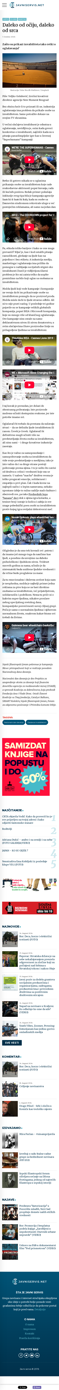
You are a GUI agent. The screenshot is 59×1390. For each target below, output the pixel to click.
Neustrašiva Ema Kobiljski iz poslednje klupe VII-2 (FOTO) (24, 863)
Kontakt (29, 1333)
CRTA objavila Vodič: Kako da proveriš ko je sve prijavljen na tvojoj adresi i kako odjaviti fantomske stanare (27, 819)
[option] (29, 70)
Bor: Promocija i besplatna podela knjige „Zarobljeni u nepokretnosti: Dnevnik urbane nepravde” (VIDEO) (37, 1230)
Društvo (6, 19)
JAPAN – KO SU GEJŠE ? (15, 850)
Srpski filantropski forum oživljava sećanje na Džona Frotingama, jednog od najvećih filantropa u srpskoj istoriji (37, 1178)
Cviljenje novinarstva (31, 1086)
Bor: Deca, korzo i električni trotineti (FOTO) (35, 938)
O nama (29, 1324)
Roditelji (7, 828)
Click (37, 1387)
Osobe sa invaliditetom (36, 722)
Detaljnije (40, 1309)
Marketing (22, 19)
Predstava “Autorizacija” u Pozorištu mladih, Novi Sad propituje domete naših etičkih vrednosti (37, 1210)
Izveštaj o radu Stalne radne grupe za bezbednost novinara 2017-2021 (36, 1156)
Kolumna (13, 19)
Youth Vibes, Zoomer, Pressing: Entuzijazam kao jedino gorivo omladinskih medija (37, 1028)
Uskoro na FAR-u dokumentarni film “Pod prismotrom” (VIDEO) (37, 1247)
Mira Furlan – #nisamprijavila (37, 1134)
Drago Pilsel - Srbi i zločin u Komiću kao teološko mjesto (35, 1107)
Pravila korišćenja (29, 1338)
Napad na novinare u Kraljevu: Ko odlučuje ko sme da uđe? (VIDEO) (36, 1009)
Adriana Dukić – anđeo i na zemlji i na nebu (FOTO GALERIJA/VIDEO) (27, 841)
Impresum (29, 1329)
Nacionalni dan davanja (13, 722)
